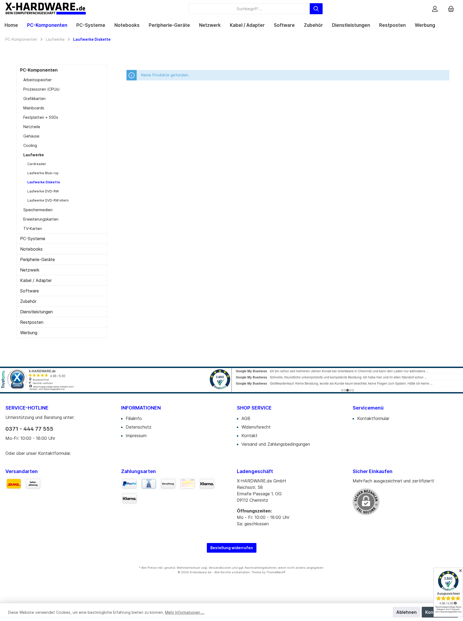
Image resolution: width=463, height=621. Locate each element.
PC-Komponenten (39, 70)
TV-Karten (32, 228)
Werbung (28, 332)
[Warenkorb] (451, 8)
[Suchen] (316, 8)
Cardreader (36, 164)
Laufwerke (33, 155)
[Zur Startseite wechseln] (45, 8)
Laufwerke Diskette (43, 182)
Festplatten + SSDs (40, 117)
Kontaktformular (54, 453)
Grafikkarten (34, 98)
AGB (245, 418)
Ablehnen (406, 612)
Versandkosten (220, 568)
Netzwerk (29, 270)
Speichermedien (38, 209)
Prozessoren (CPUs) (41, 89)
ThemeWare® (275, 572)
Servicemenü (368, 408)
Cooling (30, 145)
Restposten (31, 322)
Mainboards (33, 108)
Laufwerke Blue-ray (43, 173)
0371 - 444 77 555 (29, 429)
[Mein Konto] (435, 8)
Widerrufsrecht (256, 427)
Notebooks (31, 249)
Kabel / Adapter (36, 280)
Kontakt (249, 435)
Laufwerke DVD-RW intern (48, 200)
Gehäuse (31, 136)
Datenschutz (138, 427)
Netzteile (31, 126)
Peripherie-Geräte (37, 259)
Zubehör (28, 301)
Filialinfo (134, 418)
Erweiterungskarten (40, 219)
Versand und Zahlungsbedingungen (275, 444)
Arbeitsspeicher (37, 79)
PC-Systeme (32, 238)
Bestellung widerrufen (231, 547)
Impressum (136, 435)
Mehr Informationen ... (184, 612)
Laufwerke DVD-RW (43, 191)
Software (29, 290)
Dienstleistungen (36, 311)
